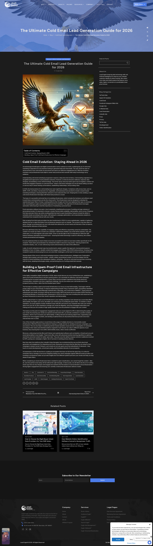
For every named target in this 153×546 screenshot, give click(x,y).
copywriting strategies (65, 372)
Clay (33, 372)
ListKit (35, 379)
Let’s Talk (100, 4)
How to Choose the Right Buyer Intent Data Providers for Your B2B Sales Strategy (39, 441)
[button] (150, 524)
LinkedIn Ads (103, 114)
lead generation (79, 375)
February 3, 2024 (51, 59)
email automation (79, 372)
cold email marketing (52, 372)
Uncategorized (103, 125)
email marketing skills (54, 375)
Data (42, 4)
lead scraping (27, 379)
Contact (110, 4)
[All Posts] (58, 392)
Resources (78, 4)
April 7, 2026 (65, 436)
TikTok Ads (102, 122)
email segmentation (67, 375)
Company (89, 4)
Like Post (59, 71)
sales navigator (44, 379)
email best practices (29, 375)
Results (61, 4)
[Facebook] (148, 28)
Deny (131, 539)
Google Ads (103, 106)
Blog (51, 35)
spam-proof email (69, 379)
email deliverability (41, 375)
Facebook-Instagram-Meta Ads (108, 103)
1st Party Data (103, 95)
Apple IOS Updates (105, 98)
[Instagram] (148, 36)
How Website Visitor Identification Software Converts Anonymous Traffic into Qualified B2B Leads (76, 441)
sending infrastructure (56, 379)
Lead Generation (67, 35)
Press (101, 117)
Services (51, 4)
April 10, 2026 (28, 436)
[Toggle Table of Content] (64, 150)
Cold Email (58, 35)
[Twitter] (148, 32)
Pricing (69, 4)
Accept (118, 539)
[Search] (127, 62)
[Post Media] (40, 423)
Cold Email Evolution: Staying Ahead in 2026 (37, 153)
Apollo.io (26, 372)
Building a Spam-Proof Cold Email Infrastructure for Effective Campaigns (45, 155)
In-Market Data (103, 109)
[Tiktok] (148, 40)
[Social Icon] (24, 383)
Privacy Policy (131, 543)
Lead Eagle (30, 448)
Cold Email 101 (40, 372)
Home (45, 35)
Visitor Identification (105, 127)
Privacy (101, 119)
